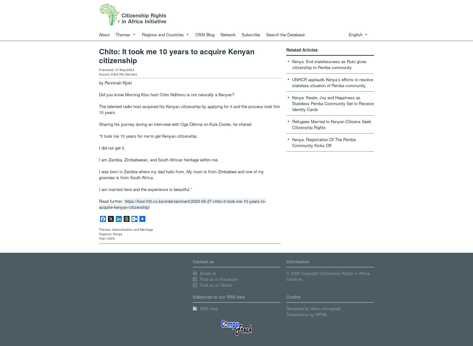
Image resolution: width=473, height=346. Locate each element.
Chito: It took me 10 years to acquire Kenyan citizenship (176, 55)
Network (228, 34)
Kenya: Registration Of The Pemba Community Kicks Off (324, 142)
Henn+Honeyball (325, 308)
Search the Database (285, 34)
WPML (321, 314)
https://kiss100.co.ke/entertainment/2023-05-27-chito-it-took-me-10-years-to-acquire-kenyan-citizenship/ (182, 204)
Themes (123, 34)
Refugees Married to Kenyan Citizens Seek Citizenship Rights (331, 124)
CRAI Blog (205, 34)
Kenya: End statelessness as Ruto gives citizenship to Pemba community (329, 64)
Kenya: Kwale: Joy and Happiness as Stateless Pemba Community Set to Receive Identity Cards (333, 103)
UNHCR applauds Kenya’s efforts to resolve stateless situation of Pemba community (332, 82)
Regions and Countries (163, 34)
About (104, 34)
